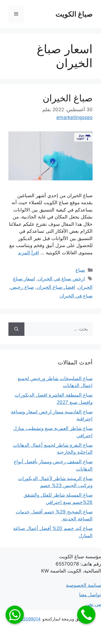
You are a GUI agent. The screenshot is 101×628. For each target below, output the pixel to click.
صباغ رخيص (22, 287)
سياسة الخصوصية (83, 585)
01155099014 (27, 619)
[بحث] (16, 329)
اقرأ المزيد (28, 252)
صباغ (80, 270)
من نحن (93, 604)
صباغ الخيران (68, 98)
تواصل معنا (90, 594)
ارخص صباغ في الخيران (61, 279)
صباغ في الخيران (76, 296)
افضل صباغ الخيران (56, 287)
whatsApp (15, 615)
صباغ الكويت (74, 14)
